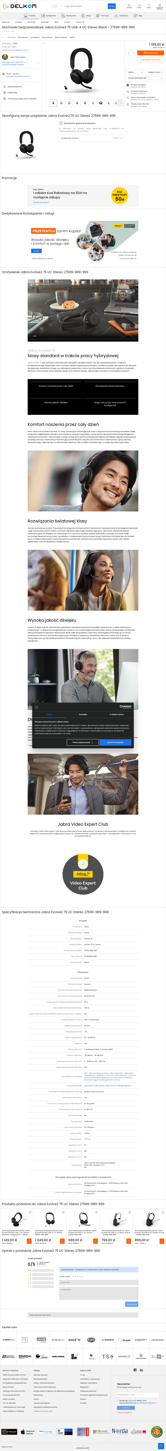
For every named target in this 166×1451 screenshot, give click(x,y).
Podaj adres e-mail (126, 1394)
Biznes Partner (8, 1387)
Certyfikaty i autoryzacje (90, 1379)
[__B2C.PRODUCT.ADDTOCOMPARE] (44, 43)
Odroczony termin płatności (45, 1387)
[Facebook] (135, 1370)
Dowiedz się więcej (138, 106)
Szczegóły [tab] (83, 714)
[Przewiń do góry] (3, 37)
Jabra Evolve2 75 (35, 362)
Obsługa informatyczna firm (14, 1391)
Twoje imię (65, 1282)
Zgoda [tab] (49, 714)
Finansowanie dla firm (11, 1395)
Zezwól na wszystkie (115, 742)
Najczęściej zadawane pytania (45, 1407)
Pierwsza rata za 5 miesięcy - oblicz (145, 100)
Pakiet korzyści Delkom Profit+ (14, 1375)
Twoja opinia (66, 1289)
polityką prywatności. (147, 1403)
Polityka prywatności (88, 1391)
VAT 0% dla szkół (9, 1403)
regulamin (132, 1400)
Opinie (72, 37)
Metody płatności (40, 1379)
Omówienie (34, 37)
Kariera (83, 1399)
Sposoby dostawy (40, 1375)
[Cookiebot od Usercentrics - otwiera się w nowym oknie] (121, 707)
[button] (129, 8)
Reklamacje (38, 1395)
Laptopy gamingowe (42, 1403)
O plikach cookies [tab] (117, 714)
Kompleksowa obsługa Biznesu (15, 1383)
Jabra (14, 47)
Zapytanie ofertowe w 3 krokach (15, 1379)
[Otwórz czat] (161, 1446)
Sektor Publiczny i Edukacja (13, 1411)
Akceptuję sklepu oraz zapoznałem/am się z (138, 1401)
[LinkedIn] (141, 1370)
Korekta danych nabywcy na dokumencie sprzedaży (54, 1391)
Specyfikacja (47, 37)
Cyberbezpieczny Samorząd (14, 1407)
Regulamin (84, 1387)
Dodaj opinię (132, 1304)
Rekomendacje (61, 37)
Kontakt (83, 1403)
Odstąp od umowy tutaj (43, 1411)
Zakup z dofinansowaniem (44, 1383)
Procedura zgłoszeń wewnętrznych (94, 1395)
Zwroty (36, 1399)
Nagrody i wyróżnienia (88, 1383)
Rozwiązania (23, 37)
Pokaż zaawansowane (81, 742)
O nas (82, 1375)
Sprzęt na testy (9, 1399)
